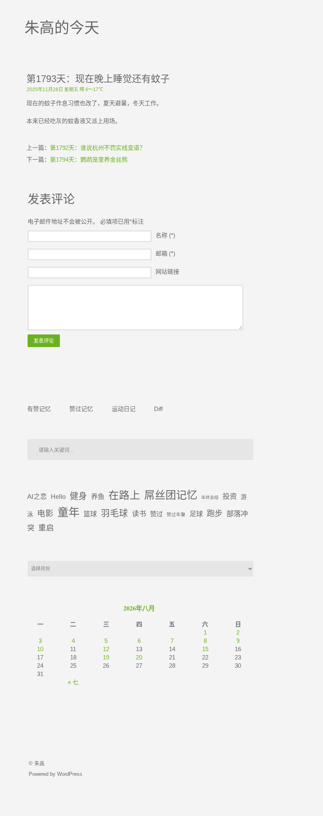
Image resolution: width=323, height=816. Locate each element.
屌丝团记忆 (170, 495)
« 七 (73, 682)
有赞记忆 (39, 408)
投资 (230, 496)
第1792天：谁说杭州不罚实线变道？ (97, 147)
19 (106, 657)
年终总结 (210, 497)
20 (139, 657)
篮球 (90, 514)
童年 (69, 512)
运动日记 (124, 408)
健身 (78, 496)
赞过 (156, 513)
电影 (45, 513)
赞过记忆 (81, 408)
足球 (196, 514)
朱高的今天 (61, 27)
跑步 (215, 513)
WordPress (69, 774)
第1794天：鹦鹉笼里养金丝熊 (89, 159)
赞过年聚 (176, 514)
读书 (139, 514)
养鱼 (97, 496)
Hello (58, 496)
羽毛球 (114, 513)
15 (205, 649)
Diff (158, 408)
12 (106, 649)
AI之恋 (37, 496)
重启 (46, 527)
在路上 (124, 495)
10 (40, 649)
